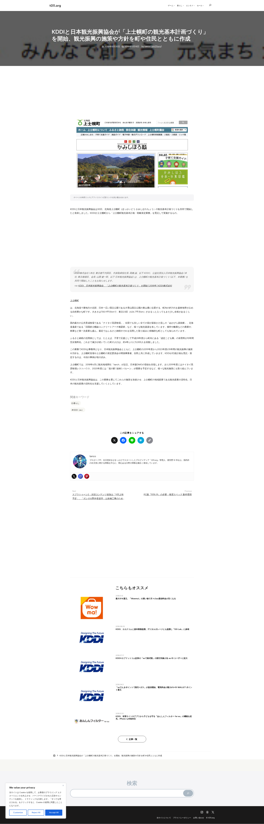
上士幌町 (74, 300)
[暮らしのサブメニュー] (183, 5)
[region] (36, 801)
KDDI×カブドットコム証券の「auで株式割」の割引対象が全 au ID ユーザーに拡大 (152, 658)
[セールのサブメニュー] (203, 5)
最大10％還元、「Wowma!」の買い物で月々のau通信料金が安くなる (146, 598)
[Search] (188, 793)
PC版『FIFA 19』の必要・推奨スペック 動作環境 (168, 494)
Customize (18, 812)
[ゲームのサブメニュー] (174, 5)
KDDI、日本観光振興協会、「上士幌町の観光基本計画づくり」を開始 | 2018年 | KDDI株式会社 (125, 285)
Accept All (53, 812)
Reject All (36, 812)
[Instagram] (80, 476)
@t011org (156, 46)
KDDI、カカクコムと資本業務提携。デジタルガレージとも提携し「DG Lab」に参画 (152, 629)
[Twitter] (74, 476)
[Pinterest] (86, 476)
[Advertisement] (132, 89)
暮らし (76, 403)
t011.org (55, 6)
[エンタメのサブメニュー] (194, 5)
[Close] (63, 785)
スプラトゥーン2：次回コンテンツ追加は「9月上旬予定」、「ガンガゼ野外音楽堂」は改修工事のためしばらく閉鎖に (97, 498)
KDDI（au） (78, 410)
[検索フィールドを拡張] (210, 5)
